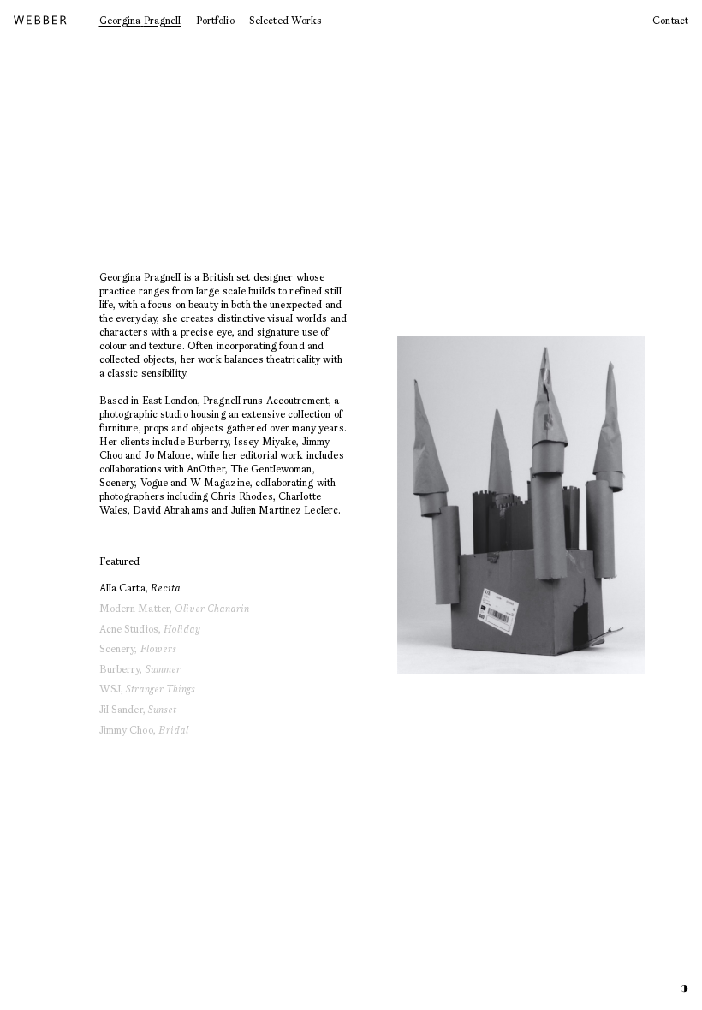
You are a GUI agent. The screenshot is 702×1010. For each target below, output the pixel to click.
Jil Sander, (137, 709)
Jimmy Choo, (143, 729)
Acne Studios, (150, 628)
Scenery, (137, 648)
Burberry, (140, 668)
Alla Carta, (140, 587)
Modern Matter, (174, 608)
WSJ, (147, 688)
